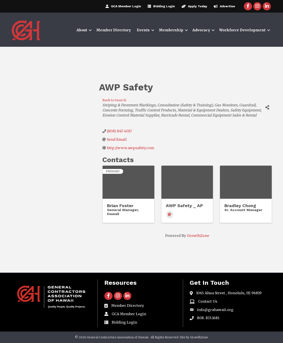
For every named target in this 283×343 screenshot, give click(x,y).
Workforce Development (242, 30)
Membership (171, 30)
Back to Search (114, 100)
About (81, 30)
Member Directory (113, 30)
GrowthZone (198, 235)
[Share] (267, 107)
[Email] (170, 214)
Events (143, 30)
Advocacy (201, 30)
